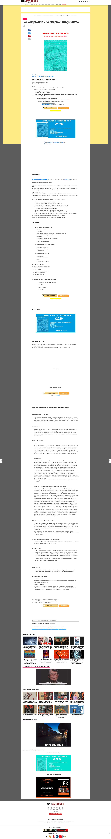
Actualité (27, 4)
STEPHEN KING (67, 179)
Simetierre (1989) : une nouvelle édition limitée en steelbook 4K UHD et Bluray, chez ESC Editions (77, 648)
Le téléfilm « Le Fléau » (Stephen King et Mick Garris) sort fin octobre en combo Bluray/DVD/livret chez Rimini (30, 661)
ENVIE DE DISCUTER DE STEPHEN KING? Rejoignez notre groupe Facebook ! (49, 629)
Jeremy (27, 26)
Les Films (47, 4)
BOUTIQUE (64, 4)
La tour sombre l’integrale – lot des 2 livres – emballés (45, 715)
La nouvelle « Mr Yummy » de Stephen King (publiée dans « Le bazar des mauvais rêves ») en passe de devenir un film (77, 661)
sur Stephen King (53, 620)
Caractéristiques (35, 75)
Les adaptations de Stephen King (42, 620)
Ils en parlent (51, 76)
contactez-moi (67, 100)
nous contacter (65, 822)
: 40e (47, 104)
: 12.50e (48, 103)
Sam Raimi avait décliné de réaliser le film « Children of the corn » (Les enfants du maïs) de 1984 (61, 661)
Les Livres (41, 4)
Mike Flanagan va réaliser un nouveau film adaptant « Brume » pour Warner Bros (30, 648)
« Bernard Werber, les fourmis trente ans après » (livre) (77, 715)
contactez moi (58, 112)
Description (34, 76)
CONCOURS (58, 4)
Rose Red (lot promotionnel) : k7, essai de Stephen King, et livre (45, 702)
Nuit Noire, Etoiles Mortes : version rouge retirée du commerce (30, 715)
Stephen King (34, 4)
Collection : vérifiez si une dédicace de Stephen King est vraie (30, 702)
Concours (42, 75)
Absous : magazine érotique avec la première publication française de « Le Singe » (77, 703)
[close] (109, 833)
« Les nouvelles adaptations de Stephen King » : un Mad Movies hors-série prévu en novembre (45, 648)
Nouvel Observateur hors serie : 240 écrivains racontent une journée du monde (61, 716)
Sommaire (40, 76)
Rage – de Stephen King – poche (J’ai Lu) (61, 702)
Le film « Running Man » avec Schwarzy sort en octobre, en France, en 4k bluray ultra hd (46, 661)
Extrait (45, 76)
